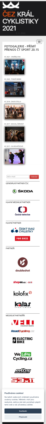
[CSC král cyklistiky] (22, 229)
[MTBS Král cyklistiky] (22, 371)
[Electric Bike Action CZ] (22, 340)
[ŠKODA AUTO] (22, 191)
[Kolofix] (22, 293)
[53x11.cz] (22, 379)
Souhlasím (23, 411)
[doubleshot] (22, 264)
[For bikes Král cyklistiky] (22, 238)
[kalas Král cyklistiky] (22, 305)
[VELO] (22, 323)
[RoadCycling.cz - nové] (22, 331)
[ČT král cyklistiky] (22, 211)
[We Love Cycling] (22, 356)
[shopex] (22, 282)
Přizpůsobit (23, 417)
